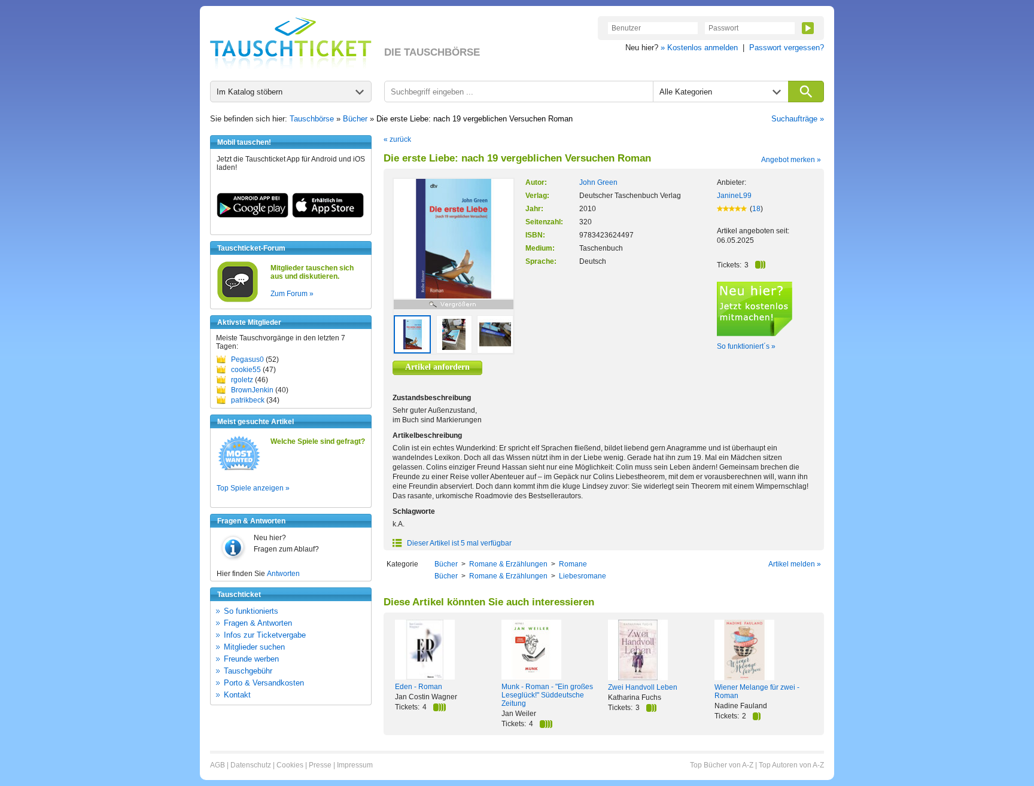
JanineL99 (734, 195)
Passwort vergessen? (786, 47)
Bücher (355, 118)
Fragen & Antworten (258, 623)
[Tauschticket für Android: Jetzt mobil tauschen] (252, 215)
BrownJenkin (252, 390)
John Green (598, 182)
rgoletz (242, 380)
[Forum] (237, 300)
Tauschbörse (312, 118)
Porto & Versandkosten (264, 682)
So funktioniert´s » (746, 346)
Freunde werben (251, 658)
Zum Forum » (292, 294)
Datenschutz (250, 765)
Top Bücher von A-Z (721, 765)
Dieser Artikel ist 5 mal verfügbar (458, 543)
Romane (573, 564)
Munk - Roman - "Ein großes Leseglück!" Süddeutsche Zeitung (547, 695)
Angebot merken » (791, 160)
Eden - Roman (418, 687)
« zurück (397, 139)
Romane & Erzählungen (508, 564)
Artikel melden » (794, 564)
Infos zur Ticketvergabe (265, 634)
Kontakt (237, 694)
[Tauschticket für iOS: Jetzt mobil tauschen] (328, 215)
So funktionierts (251, 611)
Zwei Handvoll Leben (642, 687)
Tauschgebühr (248, 670)
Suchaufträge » (797, 118)
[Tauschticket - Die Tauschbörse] (291, 43)
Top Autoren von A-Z (791, 765)
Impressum (355, 765)
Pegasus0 (247, 359)
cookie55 (246, 369)
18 (756, 209)
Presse (320, 765)
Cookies (289, 765)
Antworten (283, 573)
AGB (217, 765)
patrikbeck (247, 400)
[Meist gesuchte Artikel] (239, 469)
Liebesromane (582, 576)
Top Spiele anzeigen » (253, 488)
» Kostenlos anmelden (699, 47)
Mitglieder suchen (254, 646)
